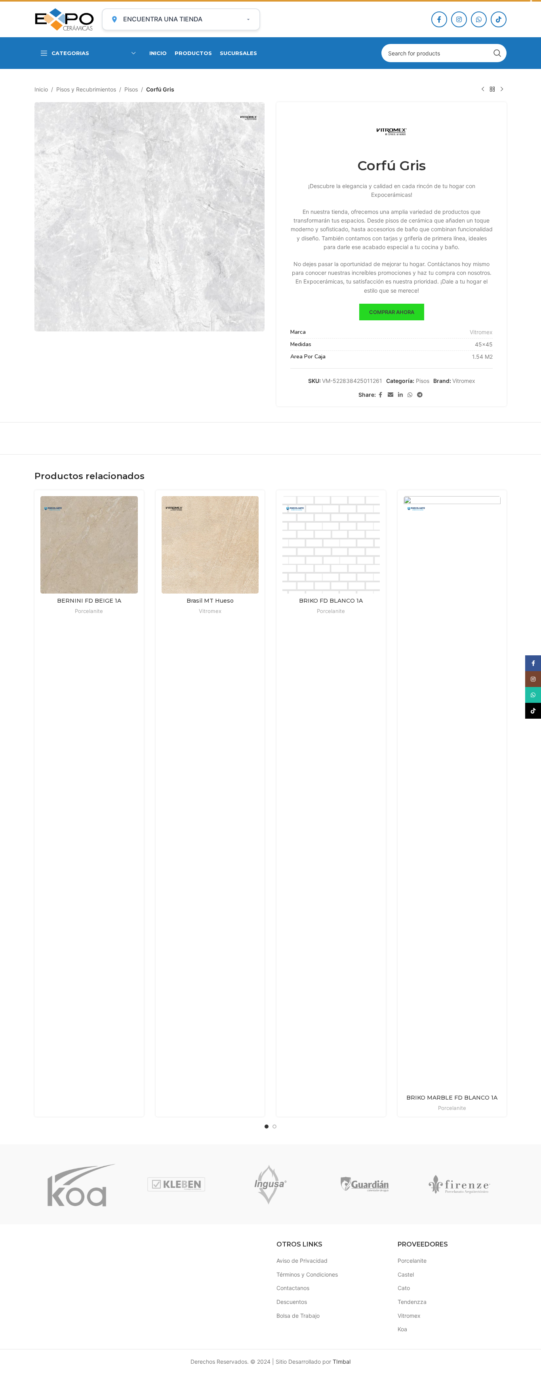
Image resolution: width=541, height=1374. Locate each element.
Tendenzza (412, 1301)
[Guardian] (365, 1184)
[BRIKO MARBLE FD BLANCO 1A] (452, 793)
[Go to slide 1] (267, 1127)
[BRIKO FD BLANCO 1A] (331, 545)
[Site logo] (64, 18)
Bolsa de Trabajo (298, 1315)
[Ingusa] (270, 1184)
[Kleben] (176, 1184)
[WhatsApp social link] (479, 19)
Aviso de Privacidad (302, 1260)
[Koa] (81, 1184)
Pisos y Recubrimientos (86, 89)
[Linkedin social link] (400, 395)
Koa (402, 1329)
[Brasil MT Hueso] (210, 545)
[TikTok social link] (499, 19)
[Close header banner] (531, 1)
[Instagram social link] (459, 19)
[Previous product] (483, 89)
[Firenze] (459, 1184)
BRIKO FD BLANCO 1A (331, 600)
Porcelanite (89, 611)
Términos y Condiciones (307, 1274)
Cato (404, 1288)
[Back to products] (492, 89)
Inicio (41, 89)
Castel (406, 1274)
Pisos (131, 89)
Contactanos (292, 1288)
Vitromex (481, 332)
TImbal (342, 1361)
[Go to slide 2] (274, 1127)
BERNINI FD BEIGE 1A (89, 600)
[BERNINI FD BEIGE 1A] (89, 545)
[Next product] (502, 89)
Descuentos (291, 1301)
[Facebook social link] (439, 19)
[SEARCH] (497, 53)
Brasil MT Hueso (210, 600)
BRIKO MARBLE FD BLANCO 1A (451, 1097)
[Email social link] (390, 395)
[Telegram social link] (420, 395)
